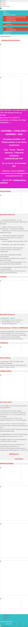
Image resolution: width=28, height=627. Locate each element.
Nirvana (14, 623)
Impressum (6, 616)
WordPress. (19, 623)
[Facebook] (3, 1)
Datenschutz (6, 615)
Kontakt (5, 618)
